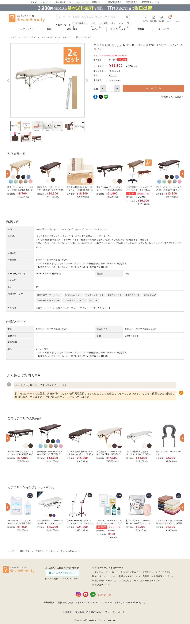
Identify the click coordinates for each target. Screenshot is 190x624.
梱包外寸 (12, 336)
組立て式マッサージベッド (49, 295)
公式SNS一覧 (104, 595)
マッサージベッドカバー (48, 300)
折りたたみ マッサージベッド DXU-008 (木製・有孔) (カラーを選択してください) (109, 454)
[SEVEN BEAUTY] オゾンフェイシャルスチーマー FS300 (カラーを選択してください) (80, 523)
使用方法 (12, 253)
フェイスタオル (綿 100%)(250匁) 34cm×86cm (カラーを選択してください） (169, 523)
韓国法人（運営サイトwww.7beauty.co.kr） (80, 602)
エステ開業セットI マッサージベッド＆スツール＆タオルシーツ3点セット (139, 190)
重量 (10, 329)
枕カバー (93, 300)
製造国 (100, 273)
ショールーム (81, 2)
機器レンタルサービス (129, 576)
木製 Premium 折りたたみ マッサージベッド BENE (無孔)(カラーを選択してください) (109, 190)
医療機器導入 (131, 2)
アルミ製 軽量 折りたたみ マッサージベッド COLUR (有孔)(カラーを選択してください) (139, 454)
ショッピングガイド (130, 572)
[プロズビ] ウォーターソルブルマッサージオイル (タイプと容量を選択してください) (109, 523)
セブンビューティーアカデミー (158, 572)
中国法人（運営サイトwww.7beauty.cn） (126, 602)
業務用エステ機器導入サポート (158, 576)
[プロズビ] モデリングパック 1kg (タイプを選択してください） (139, 523)
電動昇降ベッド (114, 295)
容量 (99, 336)
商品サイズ (102, 329)
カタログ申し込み (123, 580)
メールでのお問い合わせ (64, 573)
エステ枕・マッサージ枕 (74, 300)
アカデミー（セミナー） (41, 2)
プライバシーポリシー (116, 612)
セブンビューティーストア (105, 572)
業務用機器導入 (114, 2)
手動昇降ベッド (133, 295)
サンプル (112, 576)
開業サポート (97, 2)
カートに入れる (153, 88)
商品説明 (12, 236)
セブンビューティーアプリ (147, 580)
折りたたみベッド (73, 295)
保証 (10, 287)
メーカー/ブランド (17, 273)
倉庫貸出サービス (101, 585)
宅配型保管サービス (150, 2)
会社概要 (67, 612)
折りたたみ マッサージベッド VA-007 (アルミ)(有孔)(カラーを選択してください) (168, 190)
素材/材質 (12, 342)
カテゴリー (13, 308)
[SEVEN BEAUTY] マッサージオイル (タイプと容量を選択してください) (20, 523)
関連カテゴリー (15, 293)
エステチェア (150, 295)
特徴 (10, 229)
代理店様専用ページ (102, 580)
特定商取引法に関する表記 (88, 612)
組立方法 (12, 280)
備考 (10, 349)
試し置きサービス (64, 2)
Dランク (113, 75)
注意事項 (12, 260)
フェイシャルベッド (94, 295)
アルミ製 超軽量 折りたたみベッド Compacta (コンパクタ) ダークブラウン (80, 454)
